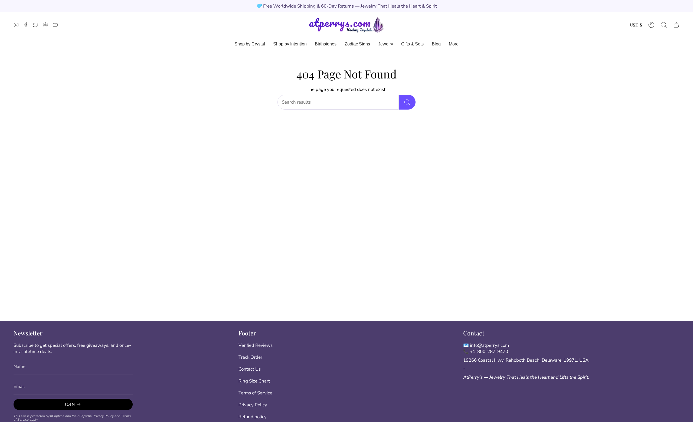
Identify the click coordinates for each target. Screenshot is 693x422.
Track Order (250, 357)
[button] (664, 24)
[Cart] (676, 24)
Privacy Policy (103, 416)
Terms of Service (255, 393)
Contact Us (249, 369)
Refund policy (252, 417)
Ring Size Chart (254, 381)
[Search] (407, 102)
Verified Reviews (255, 345)
